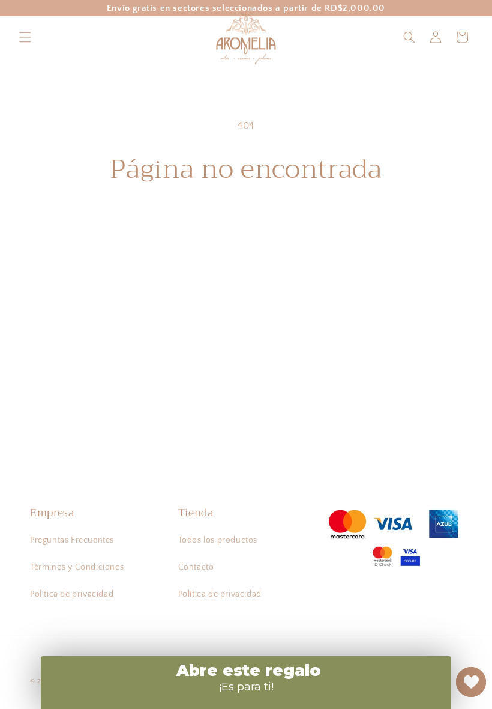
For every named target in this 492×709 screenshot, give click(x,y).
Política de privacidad (71, 594)
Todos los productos (217, 540)
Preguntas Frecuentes (72, 540)
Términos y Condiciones (77, 567)
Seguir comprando (246, 224)
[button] (25, 37)
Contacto (196, 567)
